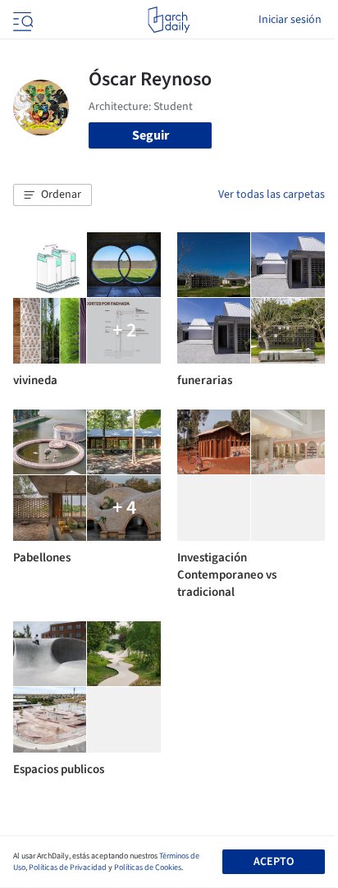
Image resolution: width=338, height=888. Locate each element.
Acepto (274, 862)
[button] (52, 195)
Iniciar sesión (290, 19)
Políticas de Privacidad (68, 867)
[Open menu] (21, 19)
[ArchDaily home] (169, 20)
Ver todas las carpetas (271, 194)
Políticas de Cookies (147, 867)
